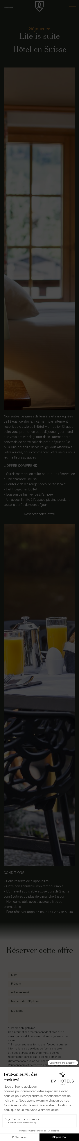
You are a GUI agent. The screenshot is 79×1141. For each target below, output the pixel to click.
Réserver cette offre (39, 514)
